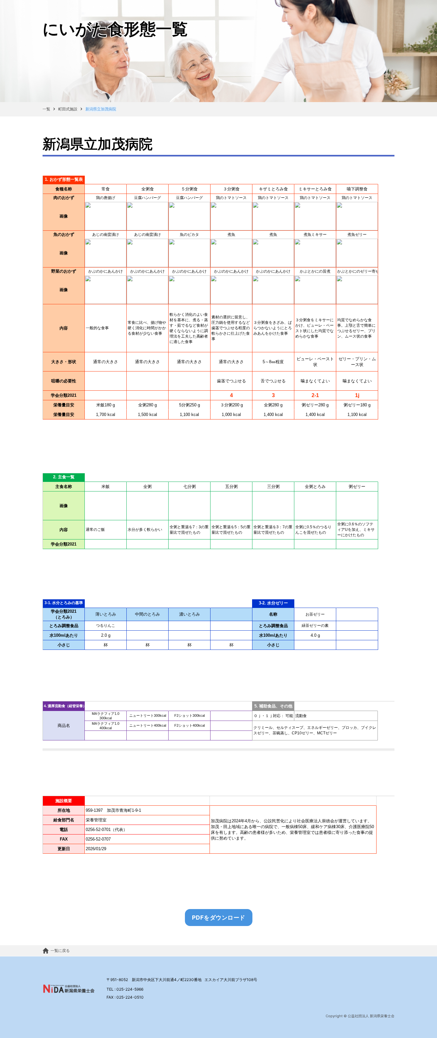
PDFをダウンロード (218, 917)
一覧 (46, 109)
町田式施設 (67, 109)
